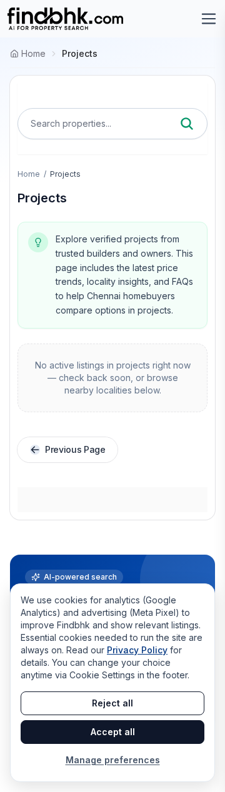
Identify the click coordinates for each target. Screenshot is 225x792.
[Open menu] (209, 18)
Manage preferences (113, 760)
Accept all (113, 731)
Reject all (112, 703)
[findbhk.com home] (65, 18)
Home (29, 174)
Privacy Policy (137, 650)
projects (80, 53)
